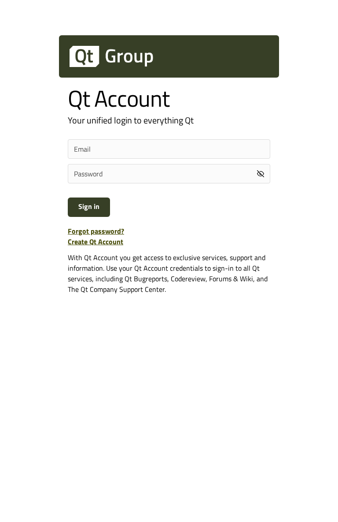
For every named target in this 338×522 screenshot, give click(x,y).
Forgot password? (96, 231)
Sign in (88, 206)
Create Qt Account (95, 241)
